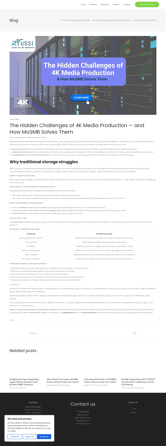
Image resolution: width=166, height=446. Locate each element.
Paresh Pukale (40, 137)
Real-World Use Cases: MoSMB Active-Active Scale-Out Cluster (63, 380)
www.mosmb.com (90, 312)
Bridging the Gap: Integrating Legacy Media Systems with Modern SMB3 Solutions (24, 382)
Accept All (44, 437)
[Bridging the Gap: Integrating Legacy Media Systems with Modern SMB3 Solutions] (27, 365)
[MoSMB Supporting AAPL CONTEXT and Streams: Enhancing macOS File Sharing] (138, 365)
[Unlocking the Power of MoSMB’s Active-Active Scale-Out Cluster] (101, 365)
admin (24, 388)
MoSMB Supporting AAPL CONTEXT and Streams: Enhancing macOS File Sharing (138, 382)
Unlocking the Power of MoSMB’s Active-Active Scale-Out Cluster (100, 380)
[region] (29, 428)
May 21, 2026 (14, 388)
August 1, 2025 (52, 385)
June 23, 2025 (126, 388)
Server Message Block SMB (79, 20)
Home (63, 20)
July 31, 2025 (14, 119)
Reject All (29, 437)
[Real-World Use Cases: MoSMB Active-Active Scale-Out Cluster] (64, 365)
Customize (14, 437)
